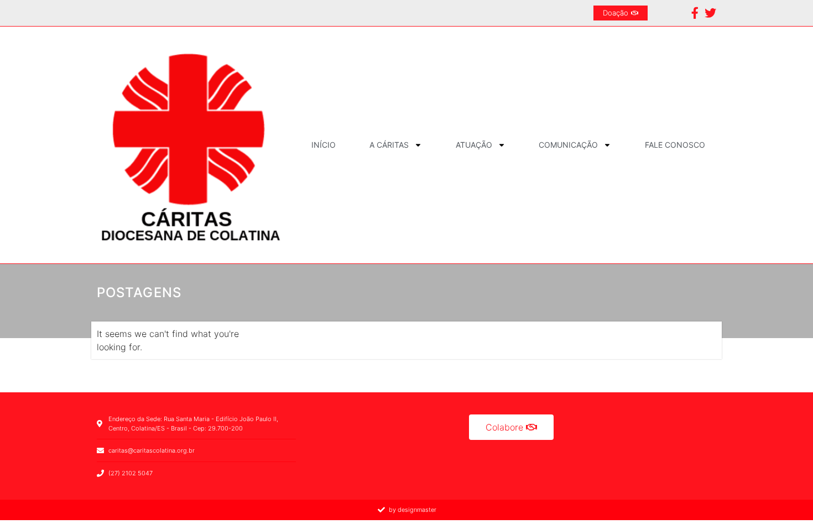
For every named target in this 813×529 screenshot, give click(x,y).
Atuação (474, 144)
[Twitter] (710, 13)
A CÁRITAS (389, 144)
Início (323, 144)
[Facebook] (695, 13)
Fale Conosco (675, 144)
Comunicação (568, 144)
